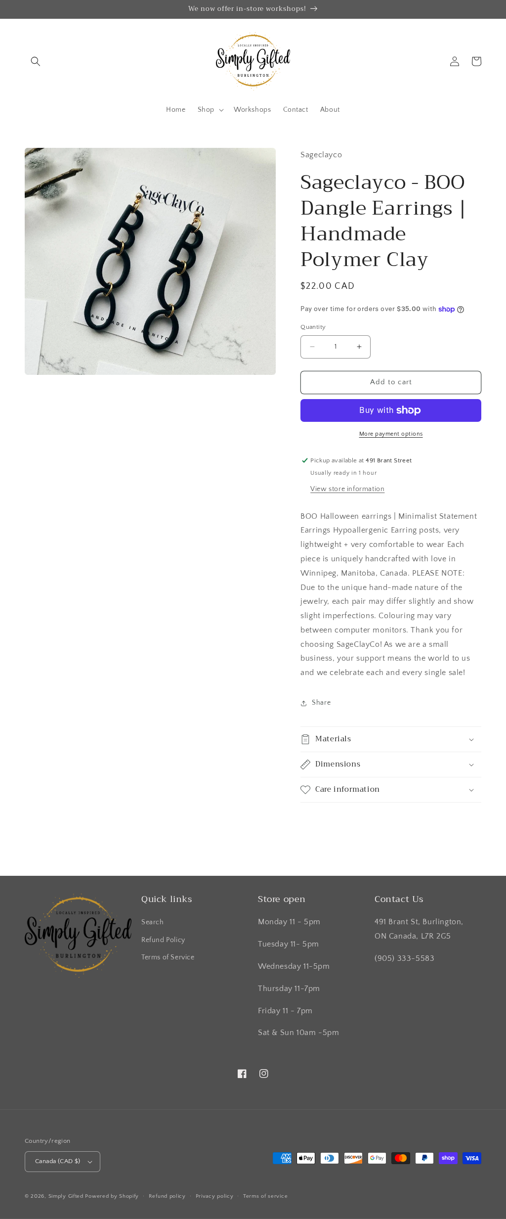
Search (152, 922)
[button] (35, 61)
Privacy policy (215, 1196)
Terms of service (265, 1196)
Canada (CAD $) (58, 1161)
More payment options (391, 434)
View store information (347, 489)
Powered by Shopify (112, 1196)
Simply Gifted (66, 1196)
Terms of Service (168, 957)
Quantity (313, 326)
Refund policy (167, 1196)
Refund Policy (163, 940)
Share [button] (321, 703)
